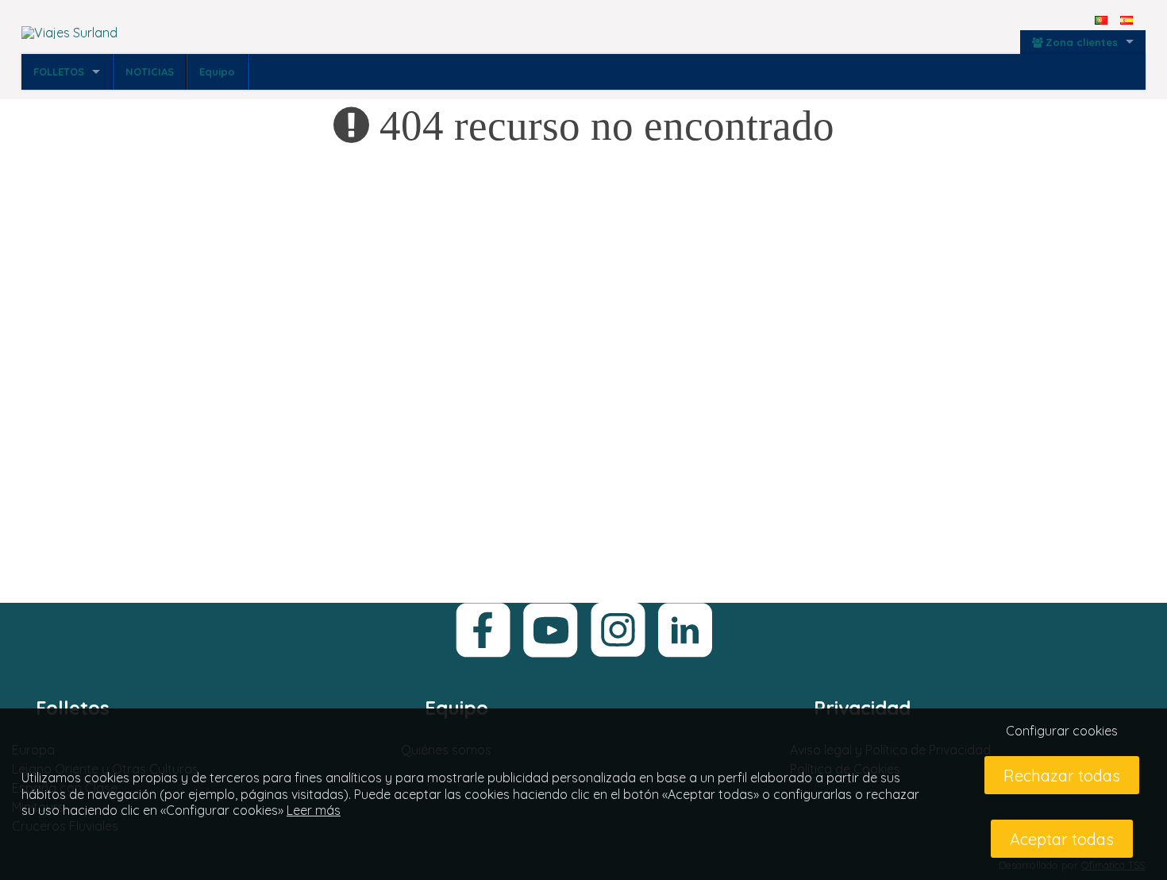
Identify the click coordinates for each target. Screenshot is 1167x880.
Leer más (314, 810)
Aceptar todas (1062, 839)
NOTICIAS (149, 71)
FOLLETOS (58, 71)
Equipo (217, 71)
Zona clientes (1082, 42)
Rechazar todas (1061, 775)
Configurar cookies (1062, 731)
